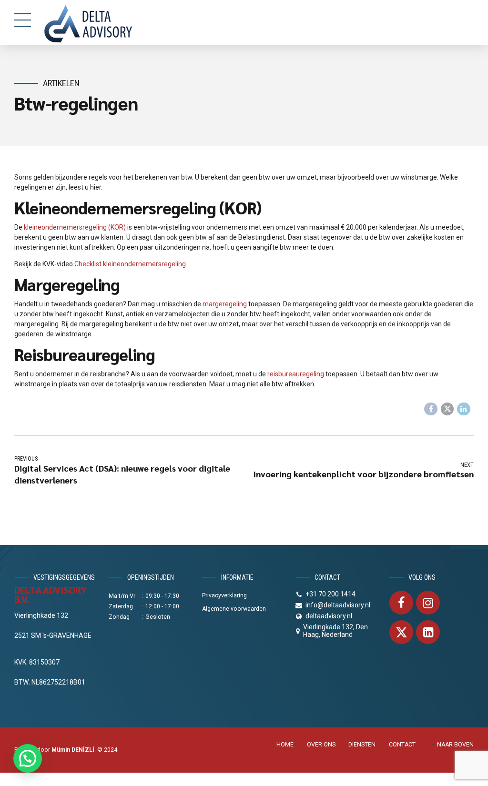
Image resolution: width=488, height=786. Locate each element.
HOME (285, 744)
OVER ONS (321, 744)
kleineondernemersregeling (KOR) (75, 227)
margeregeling (225, 304)
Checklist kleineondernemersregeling (130, 264)
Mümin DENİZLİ (72, 749)
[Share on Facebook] (430, 409)
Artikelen (61, 83)
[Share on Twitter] (447, 409)
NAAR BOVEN (455, 744)
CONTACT (402, 744)
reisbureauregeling (295, 374)
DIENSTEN (362, 744)
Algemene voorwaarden (234, 608)
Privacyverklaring (224, 595)
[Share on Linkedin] (463, 409)
